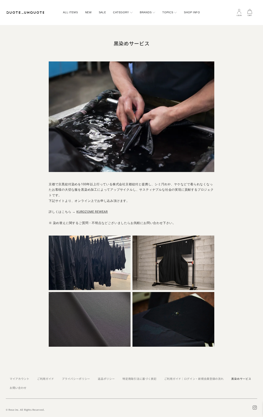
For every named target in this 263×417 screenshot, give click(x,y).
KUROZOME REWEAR (92, 212)
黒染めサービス (241, 379)
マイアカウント (19, 379)
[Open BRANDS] (153, 12)
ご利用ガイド (45, 379)
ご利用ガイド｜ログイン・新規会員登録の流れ (194, 379)
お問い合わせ (18, 388)
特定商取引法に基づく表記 (139, 379)
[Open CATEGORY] (131, 12)
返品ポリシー (106, 379)
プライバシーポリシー (76, 379)
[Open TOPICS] (175, 12)
